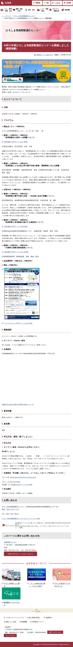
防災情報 (68, 3)
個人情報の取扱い (35, 617)
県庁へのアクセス (55, 632)
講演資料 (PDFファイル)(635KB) (16, 226)
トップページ (6, 16)
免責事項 (49, 617)
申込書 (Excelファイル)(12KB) (21, 485)
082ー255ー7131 (13, 509)
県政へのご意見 (11, 622)
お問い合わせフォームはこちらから (20, 554)
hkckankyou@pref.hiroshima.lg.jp (23, 477)
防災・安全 (31, 10)
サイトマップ (10, 635)
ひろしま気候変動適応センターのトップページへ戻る (21, 518)
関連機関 (24, 622)
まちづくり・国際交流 (55, 10)
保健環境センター (10, 542)
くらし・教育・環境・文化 (8, 10)
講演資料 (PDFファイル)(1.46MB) (16, 252)
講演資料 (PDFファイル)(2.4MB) (16, 142)
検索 (47, 3)
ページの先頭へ (36, 611)
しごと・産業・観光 (44, 10)
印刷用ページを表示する (44, 55)
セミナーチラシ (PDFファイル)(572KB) (18, 323)
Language (57, 3)
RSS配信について (38, 622)
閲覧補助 (38, 3)
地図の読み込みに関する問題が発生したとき (18, 404)
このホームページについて (15, 617)
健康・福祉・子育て (19, 10)
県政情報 (67, 10)
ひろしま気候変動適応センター (24, 16)
